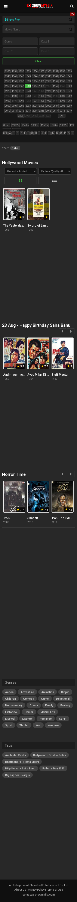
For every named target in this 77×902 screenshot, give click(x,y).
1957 (55, 81)
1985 (41, 96)
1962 (21, 86)
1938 (62, 71)
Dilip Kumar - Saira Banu (20, 768)
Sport (8, 725)
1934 (34, 71)
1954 (34, 81)
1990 (7, 101)
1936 (48, 71)
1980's (63, 125)
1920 (6, 518)
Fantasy (65, 705)
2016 (48, 110)
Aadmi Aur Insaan (15, 374)
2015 (41, 110)
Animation (47, 692)
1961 (14, 86)
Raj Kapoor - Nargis (17, 775)
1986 (48, 96)
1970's (54, 125)
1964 (34, 86)
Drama (34, 705)
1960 (7, 86)
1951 (14, 81)
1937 (55, 71)
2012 (21, 110)
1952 (21, 81)
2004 (34, 105)
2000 (7, 105)
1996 (48, 101)
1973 (28, 91)
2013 (28, 110)
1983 (28, 96)
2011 (14, 110)
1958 (62, 81)
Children (10, 698)
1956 (48, 81)
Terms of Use (54, 889)
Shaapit (32, 518)
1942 (21, 76)
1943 (28, 76)
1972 (21, 91)
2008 (62, 105)
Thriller (23, 725)
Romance (46, 718)
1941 (14, 76)
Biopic (65, 692)
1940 (7, 76)
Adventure (27, 692)
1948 (62, 76)
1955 (41, 81)
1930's (15, 125)
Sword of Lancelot (40, 225)
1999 (69, 101)
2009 (69, 105)
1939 (69, 71)
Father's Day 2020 (53, 768)
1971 (14, 91)
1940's (25, 125)
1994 (34, 101)
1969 (69, 86)
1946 (48, 76)
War (38, 725)
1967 (55, 86)
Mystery (27, 718)
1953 (28, 81)
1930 (7, 71)
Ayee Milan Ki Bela (40, 374)
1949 (69, 76)
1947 (55, 76)
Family (49, 705)
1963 (28, 86)
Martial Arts (47, 712)
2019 (69, 110)
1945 (41, 76)
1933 (28, 71)
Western (53, 725)
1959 (69, 81)
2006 (48, 105)
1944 (34, 76)
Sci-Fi (62, 718)
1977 (55, 91)
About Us (20, 889)
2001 (14, 105)
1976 (48, 91)
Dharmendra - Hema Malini (22, 761)
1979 (69, 91)
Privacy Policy (36, 889)
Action (9, 692)
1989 (69, 96)
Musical (10, 718)
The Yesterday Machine (19, 225)
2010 (7, 110)
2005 (41, 105)
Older (6, 125)
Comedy (28, 698)
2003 (28, 105)
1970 (7, 91)
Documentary (13, 705)
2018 (62, 110)
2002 (21, 105)
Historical (11, 712)
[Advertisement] (38, 279)
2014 (34, 110)
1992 (21, 101)
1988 (62, 96)
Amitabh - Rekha (15, 755)
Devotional (63, 698)
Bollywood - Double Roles (49, 755)
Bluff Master (60, 374)
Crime (45, 698)
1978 (62, 91)
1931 (14, 71)
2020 (20, 115)
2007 (55, 105)
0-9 (5, 133)
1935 (41, 71)
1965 (41, 86)
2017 (55, 110)
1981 (14, 96)
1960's (44, 125)
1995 (41, 101)
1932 (21, 71)
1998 (62, 101)
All (62, 115)
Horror (29, 712)
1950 (7, 81)
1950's (34, 125)
